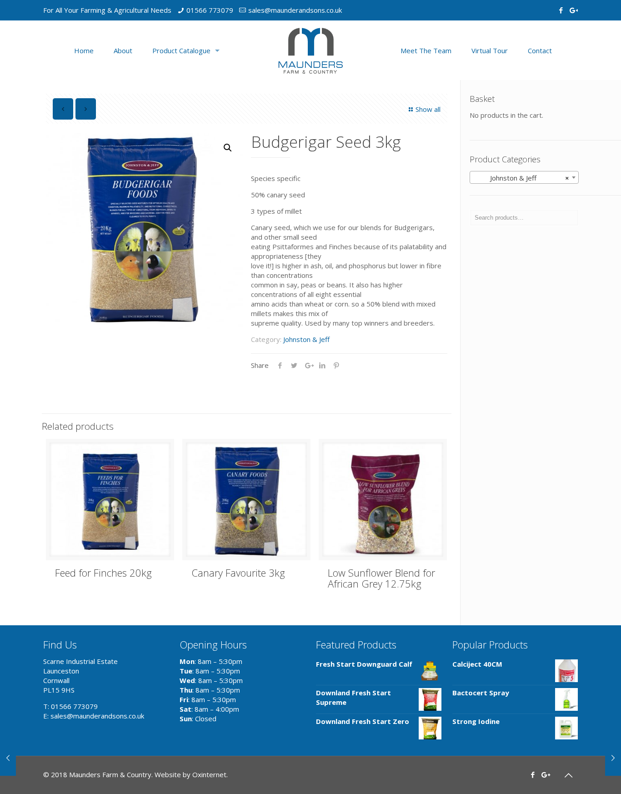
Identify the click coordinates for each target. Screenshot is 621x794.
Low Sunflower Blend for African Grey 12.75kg (381, 578)
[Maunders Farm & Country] (310, 50)
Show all (428, 109)
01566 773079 (209, 10)
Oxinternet (209, 774)
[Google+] (573, 10)
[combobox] (524, 177)
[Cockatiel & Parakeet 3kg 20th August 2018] (613, 757)
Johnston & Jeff (306, 339)
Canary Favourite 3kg (238, 572)
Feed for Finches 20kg (103, 572)
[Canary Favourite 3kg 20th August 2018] (8, 757)
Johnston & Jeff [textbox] (521, 177)
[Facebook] (561, 10)
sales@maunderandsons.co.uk (295, 10)
